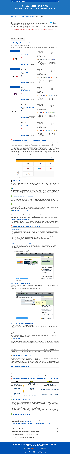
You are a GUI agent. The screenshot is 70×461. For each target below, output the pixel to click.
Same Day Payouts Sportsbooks (19, 444)
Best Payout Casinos (39, 445)
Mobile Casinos (45, 444)
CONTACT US (29, 451)
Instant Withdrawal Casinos (15, 16)
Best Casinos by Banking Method (28, 16)
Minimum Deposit (26, 443)
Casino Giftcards (30, 445)
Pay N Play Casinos (52, 444)
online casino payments (27, 421)
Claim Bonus (24, 64)
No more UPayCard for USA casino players (40, 32)
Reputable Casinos (53, 443)
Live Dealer (14, 443)
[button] (35, 428)
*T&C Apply (22, 73)
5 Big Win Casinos (29, 444)
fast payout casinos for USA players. (20, 370)
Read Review (32, 64)
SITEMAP (41, 451)
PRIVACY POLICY (36, 451)
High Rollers (20, 443)
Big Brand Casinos (37, 444)
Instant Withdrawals (19, 1)
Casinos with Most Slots (35, 443)
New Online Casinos (45, 443)
